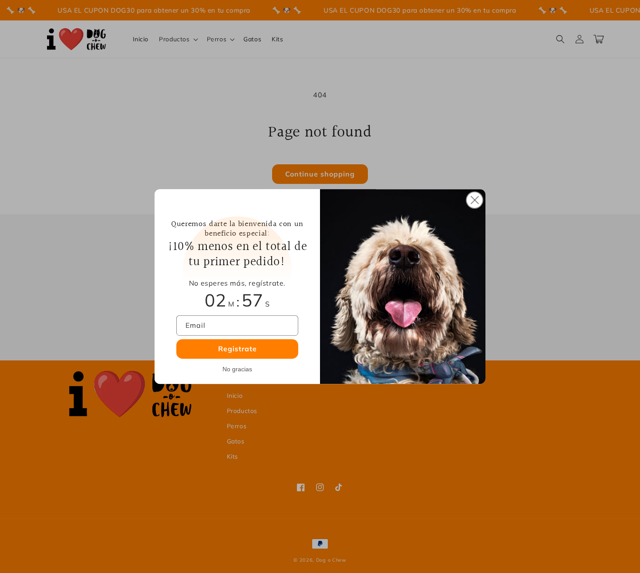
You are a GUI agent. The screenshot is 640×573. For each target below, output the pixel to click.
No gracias (237, 369)
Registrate (237, 348)
